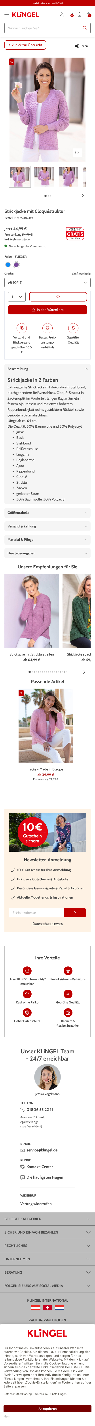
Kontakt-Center (40, 1166)
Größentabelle (81, 274)
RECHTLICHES (15, 1246)
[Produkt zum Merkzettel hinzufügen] (58, 296)
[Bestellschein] (79, 14)
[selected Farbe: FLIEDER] (16, 264)
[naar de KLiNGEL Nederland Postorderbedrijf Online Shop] (59, 1307)
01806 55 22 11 (40, 1109)
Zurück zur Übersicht (27, 45)
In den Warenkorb (50, 310)
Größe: (8, 274)
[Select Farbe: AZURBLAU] (7, 264)
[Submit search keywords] (85, 28)
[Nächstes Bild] (83, 195)
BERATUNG (13, 1272)
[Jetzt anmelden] (75, 912)
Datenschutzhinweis (47, 924)
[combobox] (47, 28)
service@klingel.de (42, 1150)
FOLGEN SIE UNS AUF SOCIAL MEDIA (33, 1286)
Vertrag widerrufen (36, 1203)
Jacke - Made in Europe (46, 769)
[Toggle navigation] (6, 14)
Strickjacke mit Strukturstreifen (32, 654)
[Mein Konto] (62, 14)
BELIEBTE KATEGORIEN (23, 1219)
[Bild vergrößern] (77, 152)
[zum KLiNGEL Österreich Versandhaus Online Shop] (35, 1307)
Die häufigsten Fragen (45, 1177)
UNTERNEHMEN (17, 1259)
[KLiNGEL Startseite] (25, 14)
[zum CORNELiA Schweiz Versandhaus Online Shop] (47, 1307)
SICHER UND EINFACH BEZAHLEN (31, 1232)
